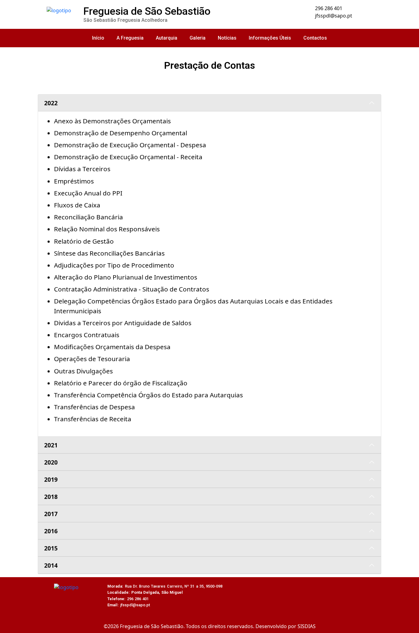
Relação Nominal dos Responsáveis (107, 229)
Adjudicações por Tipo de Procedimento (114, 265)
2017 (51, 514)
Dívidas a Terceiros (82, 168)
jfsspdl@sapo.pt (333, 15)
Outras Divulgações (83, 371)
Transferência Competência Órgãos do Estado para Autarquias (148, 395)
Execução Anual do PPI (88, 193)
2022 (51, 103)
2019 (51, 479)
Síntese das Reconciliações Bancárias (109, 253)
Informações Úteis (270, 38)
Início (98, 38)
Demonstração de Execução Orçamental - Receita (128, 156)
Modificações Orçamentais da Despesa (112, 346)
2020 (51, 462)
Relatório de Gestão (84, 241)
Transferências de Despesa (94, 407)
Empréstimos (74, 181)
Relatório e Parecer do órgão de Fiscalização (120, 383)
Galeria (198, 38)
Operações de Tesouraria (92, 358)
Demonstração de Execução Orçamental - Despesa (130, 145)
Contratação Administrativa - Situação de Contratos (131, 289)
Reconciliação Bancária (88, 217)
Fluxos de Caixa (77, 205)
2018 (51, 496)
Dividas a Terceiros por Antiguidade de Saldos (122, 322)
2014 (51, 565)
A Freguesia (130, 38)
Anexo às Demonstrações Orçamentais (112, 121)
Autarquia (166, 38)
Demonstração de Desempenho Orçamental (120, 133)
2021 (51, 445)
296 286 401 (328, 8)
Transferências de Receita (92, 419)
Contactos (315, 38)
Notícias (227, 38)
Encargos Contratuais (86, 334)
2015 (51, 548)
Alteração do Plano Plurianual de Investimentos (125, 277)
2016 (51, 531)
